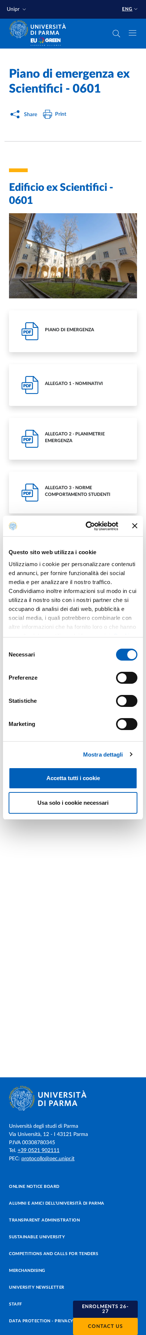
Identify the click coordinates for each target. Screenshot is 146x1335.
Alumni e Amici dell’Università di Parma (56, 1203)
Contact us (105, 1326)
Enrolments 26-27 (105, 1309)
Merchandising (27, 1271)
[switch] (126, 678)
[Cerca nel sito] (116, 33)
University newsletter (36, 1287)
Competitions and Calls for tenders (53, 1254)
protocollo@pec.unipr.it (47, 1158)
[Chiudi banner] (134, 525)
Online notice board (34, 1187)
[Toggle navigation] (132, 32)
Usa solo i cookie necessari (73, 803)
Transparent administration (44, 1220)
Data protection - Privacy (41, 1321)
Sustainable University (37, 1237)
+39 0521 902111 (39, 1150)
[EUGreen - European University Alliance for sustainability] (45, 42)
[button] (17, 9)
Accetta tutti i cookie (73, 778)
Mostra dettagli (103, 754)
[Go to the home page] (40, 29)
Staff (15, 1304)
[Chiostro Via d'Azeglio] (73, 255)
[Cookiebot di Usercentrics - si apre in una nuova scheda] (88, 526)
